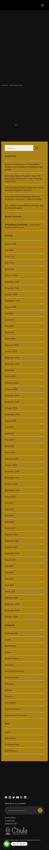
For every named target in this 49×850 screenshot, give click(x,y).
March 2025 (10, 338)
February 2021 (11, 597)
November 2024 (12, 364)
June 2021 (9, 572)
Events (8, 639)
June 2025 (9, 319)
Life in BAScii (10, 702)
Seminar (8, 690)
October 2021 (11, 547)
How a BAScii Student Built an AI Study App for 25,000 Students (24, 206)
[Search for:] (22, 148)
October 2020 (11, 616)
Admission (9, 665)
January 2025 (11, 351)
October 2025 (11, 294)
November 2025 (12, 288)
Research (9, 696)
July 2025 (9, 313)
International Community (16, 715)
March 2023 (10, 452)
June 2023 (9, 433)
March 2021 (10, 591)
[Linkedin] (25, 797)
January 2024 (11, 389)
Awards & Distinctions (14, 671)
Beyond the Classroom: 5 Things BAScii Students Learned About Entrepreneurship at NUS (23, 167)
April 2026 (9, 269)
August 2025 (10, 307)
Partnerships (10, 645)
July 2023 (9, 427)
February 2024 (11, 383)
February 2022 (11, 534)
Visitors (8, 652)
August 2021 (10, 560)
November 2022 (12, 477)
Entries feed (10, 738)
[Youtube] (17, 797)
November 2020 (12, 610)
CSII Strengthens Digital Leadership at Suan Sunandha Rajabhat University (24, 188)
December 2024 (12, 357)
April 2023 (9, 446)
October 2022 (11, 484)
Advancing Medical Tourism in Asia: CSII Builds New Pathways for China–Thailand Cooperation (23, 178)
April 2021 (9, 585)
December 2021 (12, 541)
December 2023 (12, 395)
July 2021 (9, 566)
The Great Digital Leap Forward (22, 226)
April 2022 (9, 522)
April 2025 (9, 332)
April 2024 (9, 370)
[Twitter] (13, 797)
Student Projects (12, 658)
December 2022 (12, 471)
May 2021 (9, 578)
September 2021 (12, 553)
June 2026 (9, 256)
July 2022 (9, 503)
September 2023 (12, 414)
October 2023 (11, 408)
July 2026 (9, 250)
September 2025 (12, 300)
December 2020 (12, 604)
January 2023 (11, 465)
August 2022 (10, 496)
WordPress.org (11, 750)
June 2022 (9, 509)
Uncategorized (11, 633)
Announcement (11, 677)
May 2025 (9, 326)
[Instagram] (21, 797)
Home (14, 23)
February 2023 (11, 458)
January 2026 (11, 275)
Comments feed (12, 744)
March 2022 (10, 528)
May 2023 (9, 439)
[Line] (10, 797)
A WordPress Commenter (16, 224)
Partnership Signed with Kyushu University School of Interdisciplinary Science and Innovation (22, 95)
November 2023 (12, 401)
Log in (7, 732)
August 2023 (10, 421)
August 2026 (10, 244)
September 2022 (12, 490)
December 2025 (12, 281)
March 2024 (10, 376)
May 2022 (9, 515)
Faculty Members (12, 709)
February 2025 (11, 345)
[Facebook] (6, 797)
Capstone (9, 683)
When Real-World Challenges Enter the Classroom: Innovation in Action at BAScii (23, 197)
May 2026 (9, 262)
